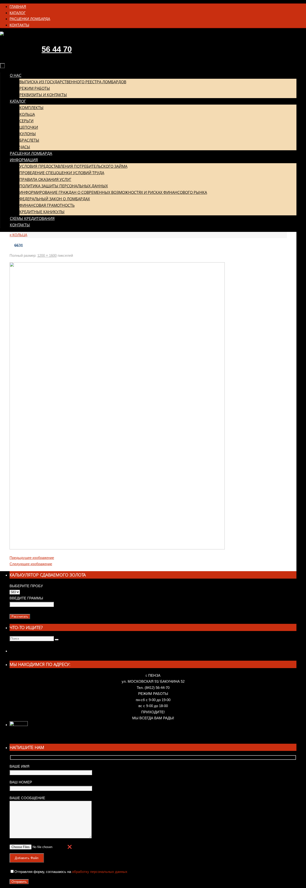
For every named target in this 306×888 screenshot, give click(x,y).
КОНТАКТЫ (19, 25)
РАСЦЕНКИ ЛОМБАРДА (30, 19)
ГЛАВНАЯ (18, 7)
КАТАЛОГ (18, 13)
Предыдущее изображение (32, 558)
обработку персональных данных (99, 872)
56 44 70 (57, 49)
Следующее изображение (31, 564)
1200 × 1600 (47, 255)
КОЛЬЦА (18, 235)
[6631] (117, 548)
